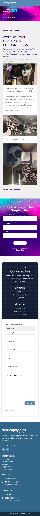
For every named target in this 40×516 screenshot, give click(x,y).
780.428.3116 (20, 308)
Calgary (6, 475)
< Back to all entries (11, 30)
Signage (15, 59)
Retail (11, 61)
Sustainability (7, 462)
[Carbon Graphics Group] (9, 3)
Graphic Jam (6, 467)
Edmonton (7, 491)
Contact (5, 464)
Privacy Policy (7, 469)
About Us (5, 459)
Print (10, 59)
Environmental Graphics (25, 59)
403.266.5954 (20, 292)
